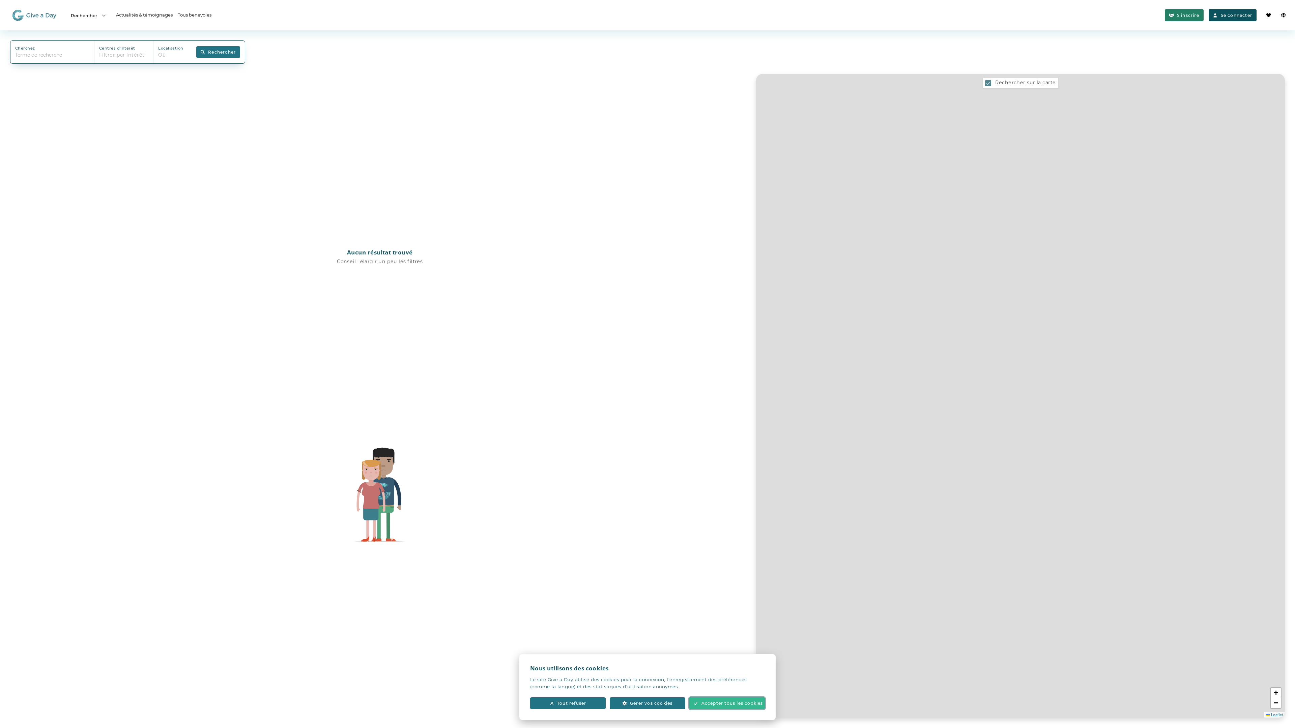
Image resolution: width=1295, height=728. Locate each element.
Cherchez (25, 48)
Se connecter (1236, 15)
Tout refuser (571, 703)
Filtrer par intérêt (122, 55)
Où (162, 55)
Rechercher (84, 15)
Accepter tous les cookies (732, 703)
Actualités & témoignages (144, 15)
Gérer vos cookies (651, 703)
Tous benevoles (194, 15)
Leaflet (1276, 714)
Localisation (170, 48)
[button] (1276, 693)
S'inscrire (1188, 15)
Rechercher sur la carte (1025, 83)
